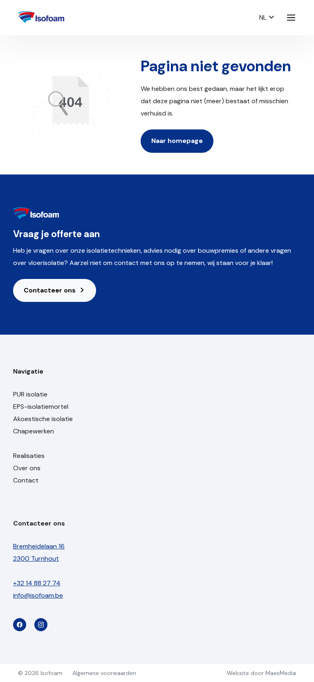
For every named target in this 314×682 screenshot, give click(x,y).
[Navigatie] (291, 17)
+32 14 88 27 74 (37, 583)
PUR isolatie (30, 394)
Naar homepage (177, 140)
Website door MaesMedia (261, 673)
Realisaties (29, 455)
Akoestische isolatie (43, 419)
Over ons (26, 468)
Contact (25, 480)
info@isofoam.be (38, 595)
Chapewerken (33, 431)
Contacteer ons (50, 290)
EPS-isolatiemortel (40, 406)
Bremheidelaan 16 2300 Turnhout (39, 552)
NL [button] (263, 17)
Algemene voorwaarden (104, 673)
